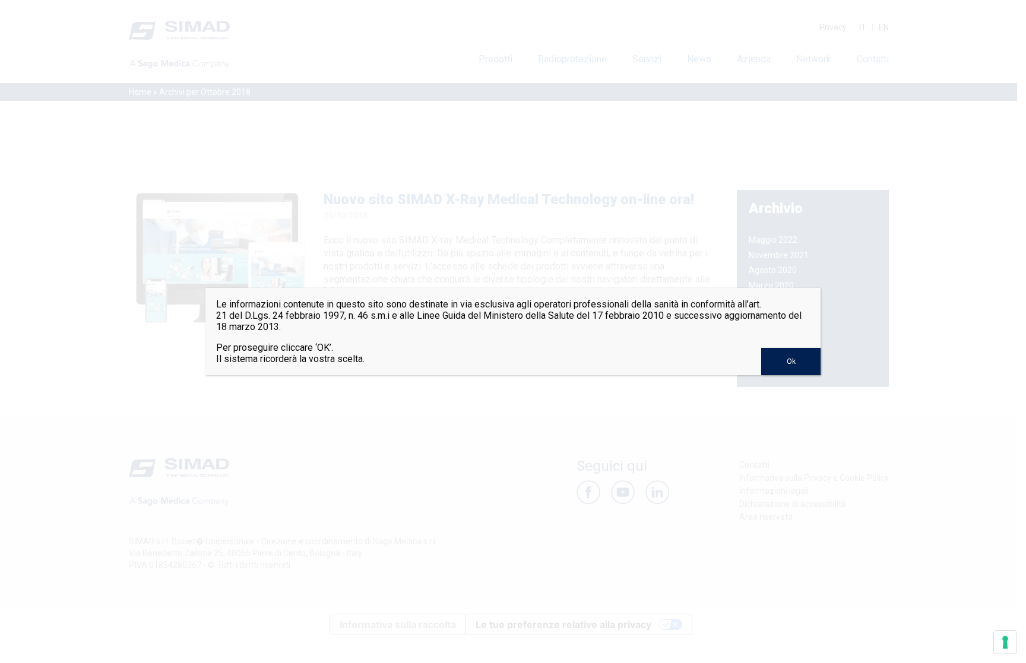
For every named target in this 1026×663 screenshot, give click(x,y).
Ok (791, 361)
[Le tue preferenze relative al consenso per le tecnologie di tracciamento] (1005, 642)
